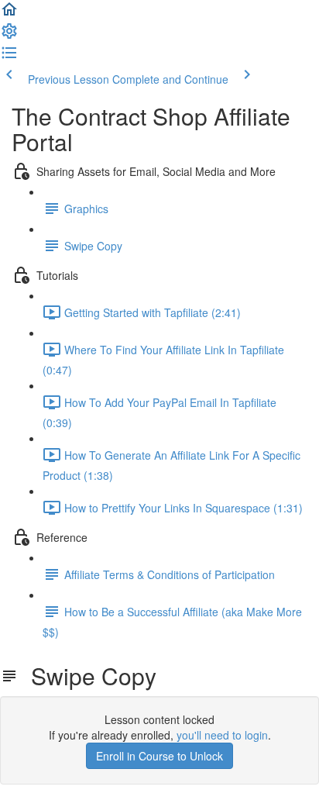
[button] (9, 14)
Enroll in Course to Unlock (159, 756)
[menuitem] (9, 35)
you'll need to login (222, 735)
